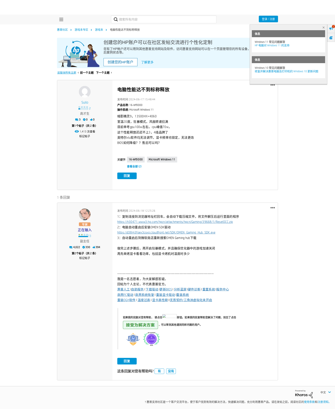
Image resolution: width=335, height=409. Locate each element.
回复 (127, 176)
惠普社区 (62, 29)
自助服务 (137, 289)
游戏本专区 (81, 29)
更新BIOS (166, 289)
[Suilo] (85, 92)
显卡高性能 (160, 300)
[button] (272, 85)
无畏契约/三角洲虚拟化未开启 (191, 300)
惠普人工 (123, 289)
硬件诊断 (194, 289)
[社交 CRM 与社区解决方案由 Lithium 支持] (304, 394)
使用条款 (309, 402)
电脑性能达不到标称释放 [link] (125, 29)
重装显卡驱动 (165, 295)
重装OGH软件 (126, 300)
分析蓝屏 (180, 289)
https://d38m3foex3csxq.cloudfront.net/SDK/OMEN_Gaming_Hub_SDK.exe (166, 232)
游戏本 (99, 29)
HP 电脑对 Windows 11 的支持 (272, 45)
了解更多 (147, 62)
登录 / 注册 (268, 19)
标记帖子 (84, 136)
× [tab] (323, 27)
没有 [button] (171, 371)
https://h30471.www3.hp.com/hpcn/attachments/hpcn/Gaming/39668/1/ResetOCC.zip (175, 222)
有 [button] (159, 371)
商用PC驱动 (125, 295)
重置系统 (208, 289)
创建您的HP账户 (120, 62)
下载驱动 (152, 289)
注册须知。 (324, 402)
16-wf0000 (136, 159)
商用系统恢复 (144, 295)
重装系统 (182, 295)
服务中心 (222, 289)
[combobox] (163, 19)
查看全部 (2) (134, 166)
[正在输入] (85, 214)
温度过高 (144, 300)
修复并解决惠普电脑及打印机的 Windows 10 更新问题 (286, 71)
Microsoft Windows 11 (162, 159)
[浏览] (60, 19)
